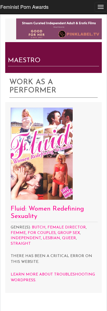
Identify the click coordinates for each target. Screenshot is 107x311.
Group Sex (69, 233)
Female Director (66, 227)
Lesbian (51, 238)
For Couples (42, 233)
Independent (26, 238)
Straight (21, 244)
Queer (69, 238)
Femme (18, 233)
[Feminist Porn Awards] (59, 28)
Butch (39, 227)
